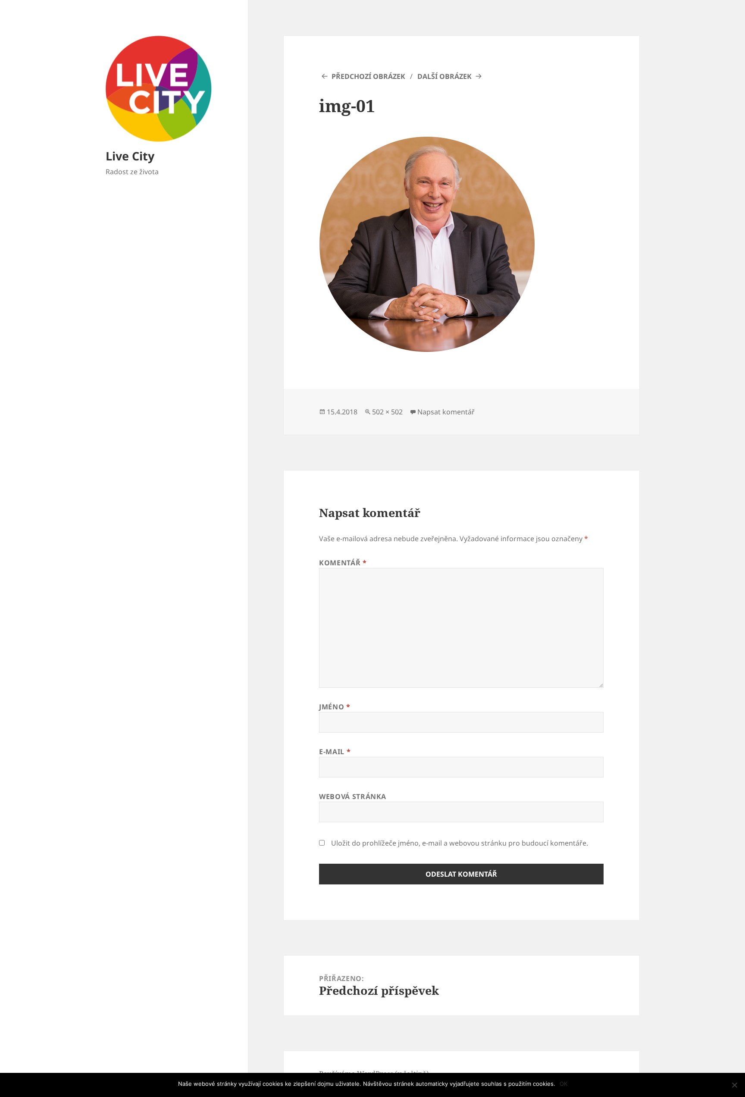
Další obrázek (444, 76)
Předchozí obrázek (368, 76)
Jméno (334, 706)
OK (563, 1083)
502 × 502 (387, 412)
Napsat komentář (446, 412)
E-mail (335, 751)
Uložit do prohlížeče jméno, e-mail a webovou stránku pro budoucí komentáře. (459, 843)
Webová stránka (352, 796)
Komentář (342, 562)
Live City (130, 156)
